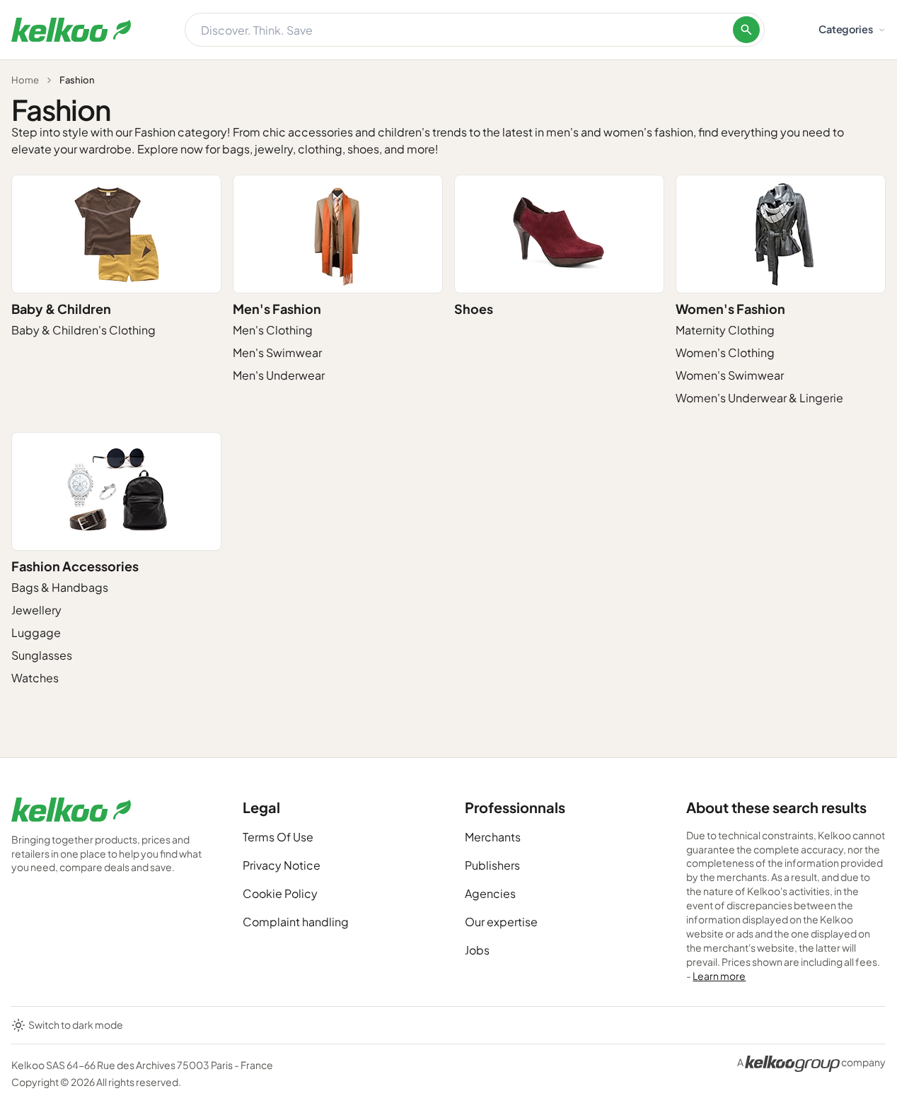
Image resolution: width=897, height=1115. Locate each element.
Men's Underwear (279, 375)
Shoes (473, 308)
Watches (35, 677)
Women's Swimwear (730, 375)
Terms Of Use (278, 836)
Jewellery (36, 609)
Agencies (490, 893)
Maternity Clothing (725, 329)
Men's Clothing (273, 329)
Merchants (493, 836)
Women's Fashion (730, 308)
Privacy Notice (281, 865)
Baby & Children (61, 308)
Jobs (477, 949)
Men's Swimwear (277, 352)
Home (25, 80)
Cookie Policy (280, 893)
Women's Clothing (725, 352)
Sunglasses (41, 655)
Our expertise (501, 921)
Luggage (36, 632)
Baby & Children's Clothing (83, 329)
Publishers (492, 865)
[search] (746, 29)
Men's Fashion (277, 308)
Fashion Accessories (75, 566)
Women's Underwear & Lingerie (759, 397)
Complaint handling (296, 921)
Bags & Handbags (59, 587)
